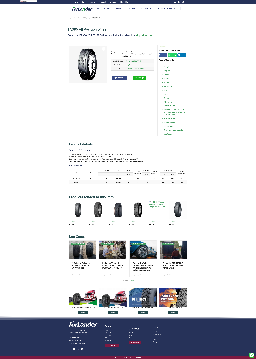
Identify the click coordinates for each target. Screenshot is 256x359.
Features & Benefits (171, 122)
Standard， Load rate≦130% (135, 68)
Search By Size (169, 106)
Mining (166, 79)
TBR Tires (106, 9)
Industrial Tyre (147, 9)
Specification (169, 126)
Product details (169, 118)
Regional (167, 71)
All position (168, 102)
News (76, 2)
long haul (129, 65)
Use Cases (168, 134)
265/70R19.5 (136, 61)
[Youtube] (175, 2)
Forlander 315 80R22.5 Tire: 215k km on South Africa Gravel (173, 265)
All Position (87, 18)
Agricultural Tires (165, 9)
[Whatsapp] (183, 2)
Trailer (166, 98)
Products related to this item (174, 130)
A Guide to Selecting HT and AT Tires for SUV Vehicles (81, 265)
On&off (166, 75)
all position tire (144, 35)
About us (113, 2)
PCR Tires (119, 9)
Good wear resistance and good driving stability (137, 54)
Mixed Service (126, 56)
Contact (92, 2)
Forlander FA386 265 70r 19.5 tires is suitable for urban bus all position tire (175, 112)
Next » (133, 281)
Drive (166, 90)
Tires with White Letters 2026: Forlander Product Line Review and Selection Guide (143, 266)
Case (83, 2)
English (25, 1)
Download (102, 2)
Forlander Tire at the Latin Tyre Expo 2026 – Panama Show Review (112, 265)
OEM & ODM (124, 2)
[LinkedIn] (179, 2)
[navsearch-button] (182, 8)
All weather (168, 86)
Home (98, 9)
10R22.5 (129, 61)
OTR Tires (131, 9)
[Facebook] (171, 2)
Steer (166, 94)
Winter (166, 82)
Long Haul (168, 67)
